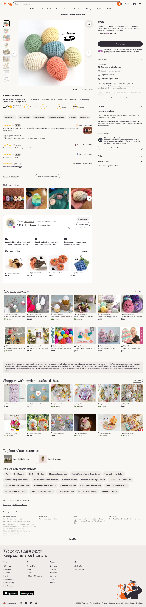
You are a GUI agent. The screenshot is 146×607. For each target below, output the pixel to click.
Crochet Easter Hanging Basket (94, 480)
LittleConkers (102, 33)
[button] (83, 224)
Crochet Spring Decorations (16, 492)
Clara (80, 154)
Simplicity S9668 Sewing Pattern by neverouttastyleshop (17, 532)
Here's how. (111, 117)
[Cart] (139, 3)
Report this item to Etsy (84, 89)
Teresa (79, 145)
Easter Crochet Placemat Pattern (46, 480)
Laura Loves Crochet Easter (91, 486)
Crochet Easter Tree (69, 486)
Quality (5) (72, 117)
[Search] (119, 3)
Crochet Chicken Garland (114, 475)
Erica (80, 125)
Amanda (78, 163)
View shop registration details (109, 166)
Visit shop (85, 251)
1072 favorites (24, 500)
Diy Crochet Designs (37, 475)
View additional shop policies (120, 148)
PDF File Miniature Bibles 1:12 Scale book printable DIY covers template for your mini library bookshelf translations (19, 526)
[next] (89, 198)
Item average (17, 106)
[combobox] (64, 3)
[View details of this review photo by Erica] (87, 130)
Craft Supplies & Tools (77, 14)
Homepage (64, 14)
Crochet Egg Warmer (110, 492)
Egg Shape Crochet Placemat (121, 480)
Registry (99, 9)
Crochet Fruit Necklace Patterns (18, 486)
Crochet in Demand (70, 480)
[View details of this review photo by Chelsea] (36, 198)
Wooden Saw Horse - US (12, 519)
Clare (20, 221)
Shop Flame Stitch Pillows (48, 519)
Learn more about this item (120, 98)
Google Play (27, 593)
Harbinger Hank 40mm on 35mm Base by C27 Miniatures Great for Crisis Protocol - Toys (90, 521)
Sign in (127, 4)
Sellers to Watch (45, 9)
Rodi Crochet (20, 475)
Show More (73, 539)
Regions (139, 603)
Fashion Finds (76, 9)
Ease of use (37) (24, 117)
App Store (10, 593)
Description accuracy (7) (57, 117)
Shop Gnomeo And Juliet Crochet (16, 536)
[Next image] (88, 53)
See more (138, 291)
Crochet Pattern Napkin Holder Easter (86, 475)
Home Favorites (61, 9)
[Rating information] (17, 225)
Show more (137, 380)
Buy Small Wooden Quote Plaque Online (124, 519)
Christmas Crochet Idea (59, 475)
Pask (9, 475)
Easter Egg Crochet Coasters (46, 486)
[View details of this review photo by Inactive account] (59, 198)
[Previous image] (14, 53)
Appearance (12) (39, 117)
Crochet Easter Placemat (88, 492)
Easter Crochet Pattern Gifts (117, 486)
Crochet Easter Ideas (67, 492)
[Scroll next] (92, 117)
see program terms (119, 143)
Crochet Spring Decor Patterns (17, 480)
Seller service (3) (85, 117)
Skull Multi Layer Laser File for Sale (16, 522)
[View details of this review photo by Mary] (81, 198)
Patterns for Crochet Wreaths (43, 492)
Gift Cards (110, 9)
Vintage (88, 9)
